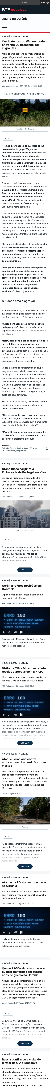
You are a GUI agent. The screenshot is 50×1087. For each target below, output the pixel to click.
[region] (25, 543)
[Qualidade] (40, 1084)
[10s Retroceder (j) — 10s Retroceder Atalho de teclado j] (9, 1084)
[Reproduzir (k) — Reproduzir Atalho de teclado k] (4, 1084)
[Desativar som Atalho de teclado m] (16, 1084)
